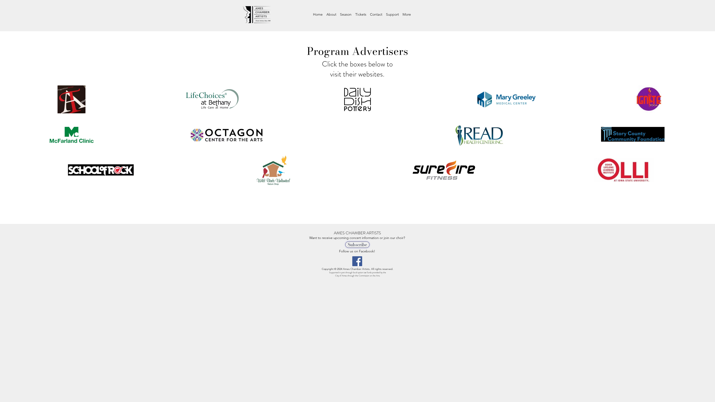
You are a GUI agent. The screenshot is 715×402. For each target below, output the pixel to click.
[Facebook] (357, 261)
